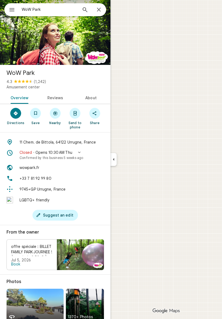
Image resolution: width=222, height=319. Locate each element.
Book (15, 264)
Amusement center (23, 87)
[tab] (18, 97)
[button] (55, 155)
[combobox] (49, 9)
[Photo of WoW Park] (55, 32)
